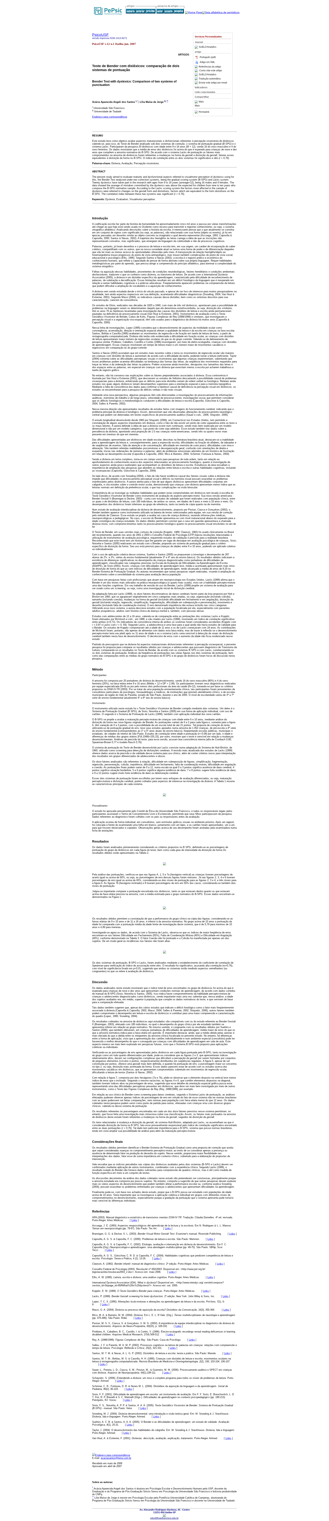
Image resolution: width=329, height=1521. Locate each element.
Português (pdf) (208, 57)
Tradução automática (210, 78)
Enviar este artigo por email (213, 82)
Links (134, 1220)
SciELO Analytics (207, 47)
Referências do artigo (210, 66)
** (167, 101)
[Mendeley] (197, 102)
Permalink (204, 112)
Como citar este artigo (210, 70)
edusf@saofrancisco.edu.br (164, 1518)
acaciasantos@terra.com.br (116, 1458)
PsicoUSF (100, 35)
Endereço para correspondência (109, 116)
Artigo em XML (207, 62)
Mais (201, 102)
